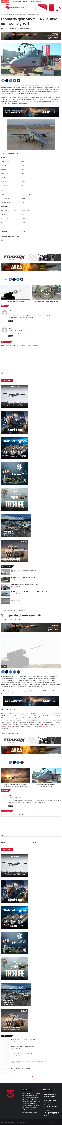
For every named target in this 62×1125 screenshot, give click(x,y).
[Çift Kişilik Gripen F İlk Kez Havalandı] (5, 601)
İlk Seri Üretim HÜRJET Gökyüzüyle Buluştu (23, 570)
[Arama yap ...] (60, 8)
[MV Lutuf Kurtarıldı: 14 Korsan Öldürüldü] (5, 580)
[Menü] (2, 8)
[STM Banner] (31, 113)
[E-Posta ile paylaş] (18, 80)
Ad (2, 366)
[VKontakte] (14, 80)
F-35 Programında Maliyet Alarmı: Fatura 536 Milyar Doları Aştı (29, 592)
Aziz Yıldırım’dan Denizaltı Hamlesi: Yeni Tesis (24, 584)
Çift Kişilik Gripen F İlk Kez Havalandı (21, 599)
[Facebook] (3, 80)
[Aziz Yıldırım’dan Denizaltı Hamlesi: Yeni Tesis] (5, 587)
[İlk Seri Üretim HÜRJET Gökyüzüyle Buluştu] (5, 572)
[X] (6, 80)
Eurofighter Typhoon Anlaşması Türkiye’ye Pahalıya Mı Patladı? (25, 1)
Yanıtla (11, 320)
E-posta (3, 373)
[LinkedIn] (10, 80)
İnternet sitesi (35, 373)
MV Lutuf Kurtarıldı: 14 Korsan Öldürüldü (23, 577)
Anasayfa (4, 14)
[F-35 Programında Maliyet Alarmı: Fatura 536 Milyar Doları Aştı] (5, 594)
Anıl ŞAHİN (5, 28)
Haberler (10, 14)
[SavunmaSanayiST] (31, 7)
